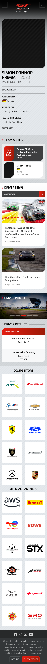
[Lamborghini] (12, 452)
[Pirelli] (35, 502)
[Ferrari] (12, 430)
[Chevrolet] (35, 407)
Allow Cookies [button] (31, 659)
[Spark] (35, 593)
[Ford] (35, 430)
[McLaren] (35, 452)
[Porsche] (35, 475)
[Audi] (35, 384)
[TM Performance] (12, 571)
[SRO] (35, 616)
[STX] (35, 548)
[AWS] (12, 502)
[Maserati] (12, 548)
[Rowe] (35, 525)
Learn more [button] (36, 653)
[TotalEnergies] (12, 525)
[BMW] (12, 407)
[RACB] (12, 616)
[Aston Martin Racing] (12, 384)
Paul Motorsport (16, 82)
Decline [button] (15, 659)
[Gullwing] (12, 593)
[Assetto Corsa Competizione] (35, 571)
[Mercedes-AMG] (12, 475)
